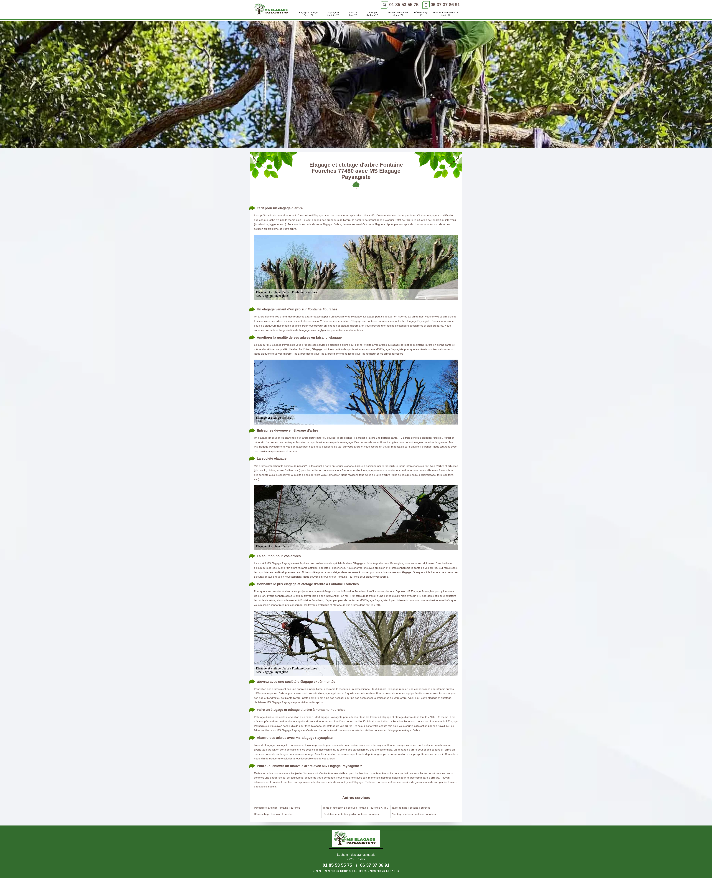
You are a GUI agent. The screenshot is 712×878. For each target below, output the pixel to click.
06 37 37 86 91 (445, 4)
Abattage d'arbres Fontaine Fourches (414, 814)
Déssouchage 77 (421, 14)
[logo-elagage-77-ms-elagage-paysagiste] (272, 10)
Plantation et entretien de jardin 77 (446, 14)
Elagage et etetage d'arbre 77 (308, 14)
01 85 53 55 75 (403, 4)
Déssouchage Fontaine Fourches (273, 814)
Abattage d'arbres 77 (372, 14)
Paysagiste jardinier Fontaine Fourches (277, 807)
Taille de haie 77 (353, 14)
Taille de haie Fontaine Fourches (411, 807)
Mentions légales (384, 871)
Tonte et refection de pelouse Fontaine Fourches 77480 (355, 807)
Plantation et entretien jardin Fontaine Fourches (351, 814)
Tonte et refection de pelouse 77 (397, 14)
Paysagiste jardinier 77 (333, 14)
